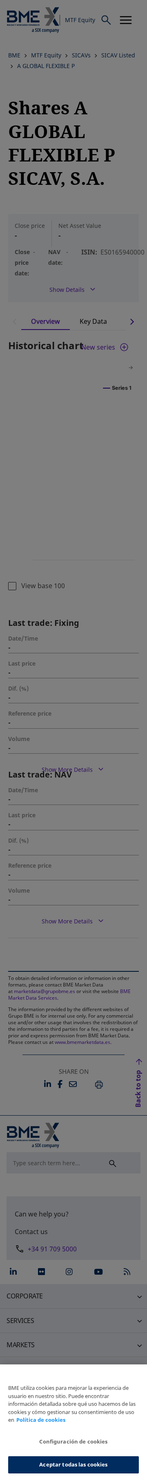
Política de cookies (40, 1419)
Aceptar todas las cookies (73, 1464)
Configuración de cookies (73, 1441)
